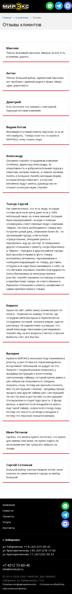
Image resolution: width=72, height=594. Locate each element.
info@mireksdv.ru (13, 569)
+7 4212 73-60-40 (16, 565)
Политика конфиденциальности (19, 584)
